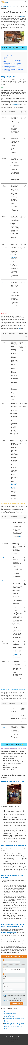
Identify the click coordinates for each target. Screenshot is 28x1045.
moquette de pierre (15, 104)
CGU (16, 1036)
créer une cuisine (16, 856)
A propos (20, 1036)
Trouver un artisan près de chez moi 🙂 (14, 744)
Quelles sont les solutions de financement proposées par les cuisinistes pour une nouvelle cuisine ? (15, 1020)
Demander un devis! (17, 1003)
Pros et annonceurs (14, 1039)
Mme (6, 976)
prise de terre (13, 738)
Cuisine (13, 6)
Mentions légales (10, 1036)
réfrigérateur (15, 654)
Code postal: (7, 959)
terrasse (22, 16)
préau (19, 328)
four (15, 511)
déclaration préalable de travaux (9, 932)
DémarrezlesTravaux (6, 6)
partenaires (5, 995)
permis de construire (13, 943)
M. (3, 976)
